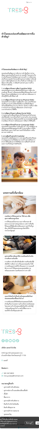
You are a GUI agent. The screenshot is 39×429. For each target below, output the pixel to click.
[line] (14, 340)
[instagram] (6, 340)
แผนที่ (5, 360)
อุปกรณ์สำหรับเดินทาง (11, 400)
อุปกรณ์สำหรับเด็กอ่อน (11, 387)
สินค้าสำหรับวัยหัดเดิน (11, 404)
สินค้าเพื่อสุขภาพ (9, 407)
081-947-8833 (9, 373)
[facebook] (3, 340)
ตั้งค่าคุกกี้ (29, 423)
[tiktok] (17, 340)
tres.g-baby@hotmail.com (13, 375)
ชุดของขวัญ (8, 414)
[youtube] (10, 340)
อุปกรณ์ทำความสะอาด (11, 410)
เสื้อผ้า (6, 393)
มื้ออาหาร (7, 397)
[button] (29, 2)
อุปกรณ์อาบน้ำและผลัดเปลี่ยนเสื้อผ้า (16, 390)
